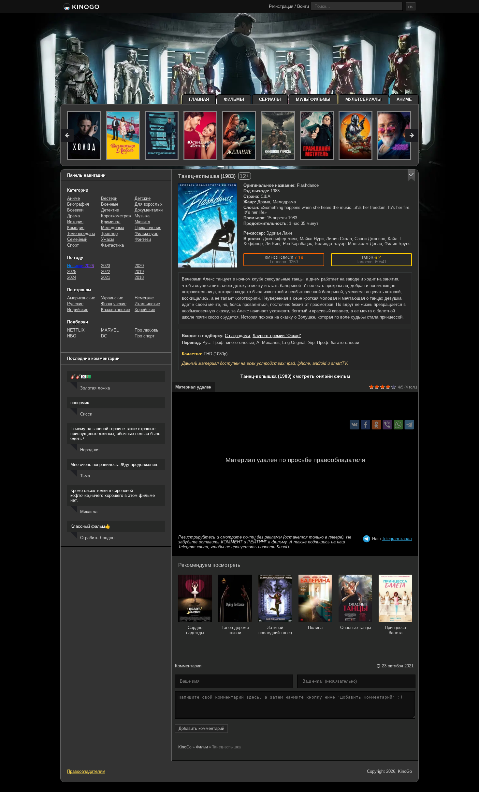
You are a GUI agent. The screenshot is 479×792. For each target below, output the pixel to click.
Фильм (202, 747)
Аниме (404, 99)
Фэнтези (143, 239)
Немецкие (144, 297)
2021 (105, 277)
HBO (71, 336)
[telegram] (409, 424)
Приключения (148, 227)
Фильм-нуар (146, 233)
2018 (139, 277)
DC (104, 336)
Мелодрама (112, 227)
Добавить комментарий (201, 728)
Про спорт (144, 336)
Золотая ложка (95, 388)
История (75, 221)
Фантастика (112, 245)
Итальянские (147, 303)
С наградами (237, 335)
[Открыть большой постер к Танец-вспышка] (207, 225)
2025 (71, 271)
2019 (139, 271)
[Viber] (387, 424)
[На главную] (80, 7)
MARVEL (110, 330)
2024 (71, 277)
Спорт (73, 245)
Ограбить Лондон (97, 537)
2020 (139, 265)
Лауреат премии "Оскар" (277, 335)
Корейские (145, 309)
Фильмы (234, 99)
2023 (105, 265)
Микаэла (88, 511)
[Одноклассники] (376, 424)
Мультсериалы (363, 99)
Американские (81, 297)
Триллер (109, 233)
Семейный (77, 239)
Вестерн (109, 198)
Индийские (77, 309)
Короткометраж (116, 215)
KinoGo (185, 747)
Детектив (110, 210)
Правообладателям (86, 771)
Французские (113, 303)
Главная (199, 99)
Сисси (86, 414)
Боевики (75, 210)
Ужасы (107, 239)
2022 (105, 271)
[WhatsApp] (398, 424)
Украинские (112, 297)
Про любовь (146, 330)
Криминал (111, 221)
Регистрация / (282, 6)
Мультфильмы (313, 99)
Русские (75, 303)
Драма (73, 215)
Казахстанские (115, 309)
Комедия (75, 227)
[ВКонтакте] (354, 424)
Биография (78, 204)
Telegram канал (397, 538)
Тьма (85, 475)
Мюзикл (142, 221)
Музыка (142, 215)
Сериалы (270, 99)
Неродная (89, 449)
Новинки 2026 (80, 265)
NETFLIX (76, 330)
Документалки (149, 210)
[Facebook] (365, 424)
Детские (143, 198)
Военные (109, 204)
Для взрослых (149, 204)
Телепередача (81, 233)
